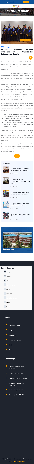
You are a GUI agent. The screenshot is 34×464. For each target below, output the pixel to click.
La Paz (8, 289)
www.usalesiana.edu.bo (18, 461)
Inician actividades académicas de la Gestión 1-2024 (20, 215)
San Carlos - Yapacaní (11, 298)
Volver (17, 156)
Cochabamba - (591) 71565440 (18, 378)
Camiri (8, 302)
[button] (30, 243)
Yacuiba (8, 306)
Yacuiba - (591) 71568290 (16, 395)
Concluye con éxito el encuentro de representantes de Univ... (20, 169)
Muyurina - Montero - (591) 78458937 (16, 367)
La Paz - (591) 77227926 (16, 373)
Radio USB (26, 2)
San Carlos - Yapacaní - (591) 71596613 (17, 384)
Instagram (8, 272)
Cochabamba (8, 249)
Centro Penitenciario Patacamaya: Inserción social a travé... (20, 181)
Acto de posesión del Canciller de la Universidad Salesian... (20, 193)
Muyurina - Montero (11, 285)
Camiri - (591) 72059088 (16, 390)
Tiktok (7, 280)
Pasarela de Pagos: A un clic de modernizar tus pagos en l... (20, 204)
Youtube (8, 276)
